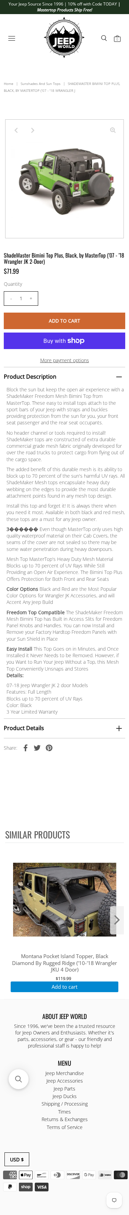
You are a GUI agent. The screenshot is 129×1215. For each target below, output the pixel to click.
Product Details (24, 728)
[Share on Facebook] (25, 747)
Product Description (30, 376)
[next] (117, 920)
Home (8, 83)
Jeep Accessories (64, 1080)
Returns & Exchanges (65, 1119)
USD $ (17, 1159)
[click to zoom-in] (112, 130)
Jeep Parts (64, 1088)
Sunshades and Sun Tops (41, 83)
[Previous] (16, 130)
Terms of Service (65, 1127)
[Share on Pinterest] (49, 747)
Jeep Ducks (65, 1096)
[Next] (33, 130)
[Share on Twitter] (37, 747)
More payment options (64, 360)
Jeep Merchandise (64, 1073)
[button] (19, 1079)
